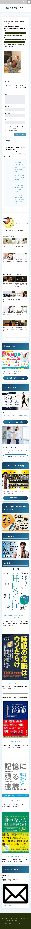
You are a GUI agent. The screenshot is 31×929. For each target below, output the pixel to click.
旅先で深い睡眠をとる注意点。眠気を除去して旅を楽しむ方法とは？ (19, 188)
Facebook (21, 230)
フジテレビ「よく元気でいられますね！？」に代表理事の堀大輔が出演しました (19, 199)
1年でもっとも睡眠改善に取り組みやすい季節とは (20, 169)
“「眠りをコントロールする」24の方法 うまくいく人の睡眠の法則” (15, 616)
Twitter (15, 230)
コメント (8, 94)
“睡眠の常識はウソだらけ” (15, 683)
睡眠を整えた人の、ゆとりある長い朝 (19, 163)
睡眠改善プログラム (11, 923)
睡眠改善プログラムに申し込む (15, 378)
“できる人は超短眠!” (15, 741)
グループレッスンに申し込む (15, 422)
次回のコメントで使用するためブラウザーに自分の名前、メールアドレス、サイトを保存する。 (15, 128)
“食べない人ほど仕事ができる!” (15, 856)
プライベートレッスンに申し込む (15, 456)
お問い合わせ (23, 2)
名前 (7, 106)
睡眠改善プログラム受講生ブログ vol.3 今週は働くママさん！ (19, 178)
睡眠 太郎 (10, 221)
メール (7, 113)
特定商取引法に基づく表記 (11, 920)
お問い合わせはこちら (10, 905)
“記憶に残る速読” (15, 800)
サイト (7, 119)
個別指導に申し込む (15, 498)
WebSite (9, 230)
